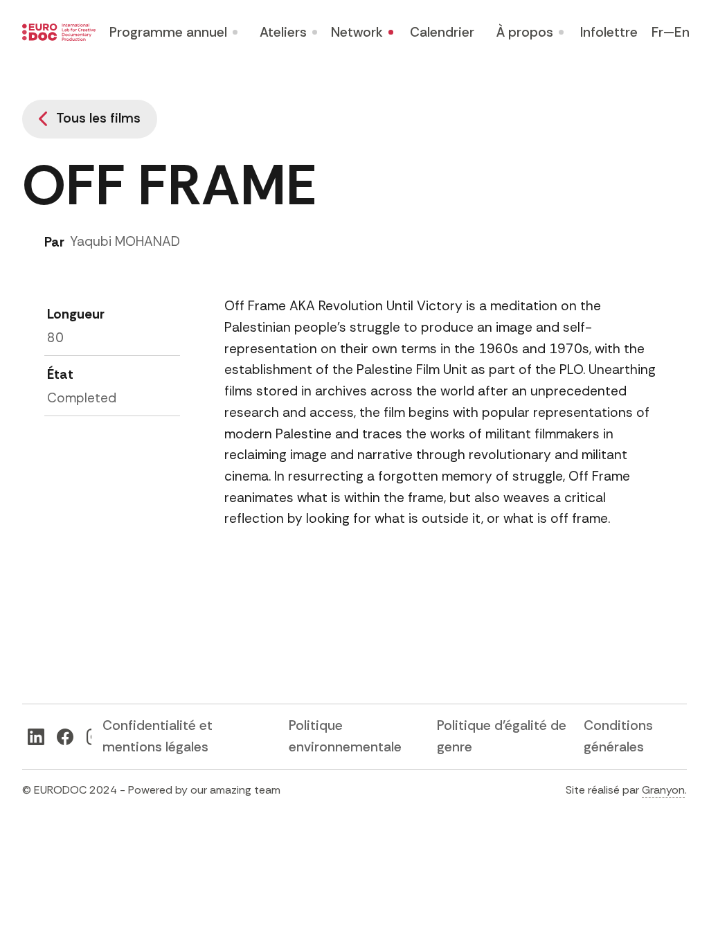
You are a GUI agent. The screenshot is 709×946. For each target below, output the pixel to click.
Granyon (663, 790)
